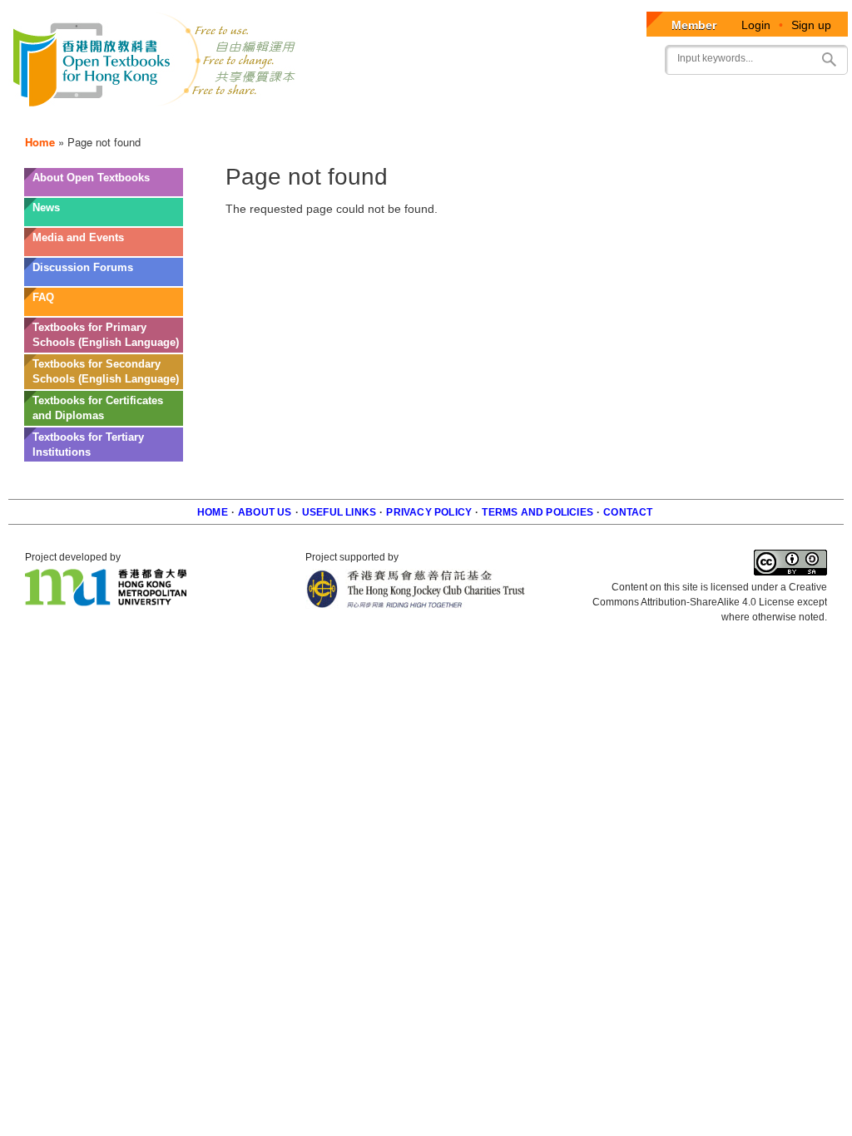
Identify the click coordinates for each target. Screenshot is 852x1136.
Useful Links (339, 512)
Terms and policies (537, 512)
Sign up (811, 25)
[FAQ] (103, 310)
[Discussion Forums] (103, 280)
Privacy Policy (429, 512)
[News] (103, 220)
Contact (627, 512)
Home (40, 142)
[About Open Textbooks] (103, 190)
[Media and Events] (103, 250)
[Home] (155, 63)
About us (265, 512)
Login (755, 25)
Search (829, 59)
